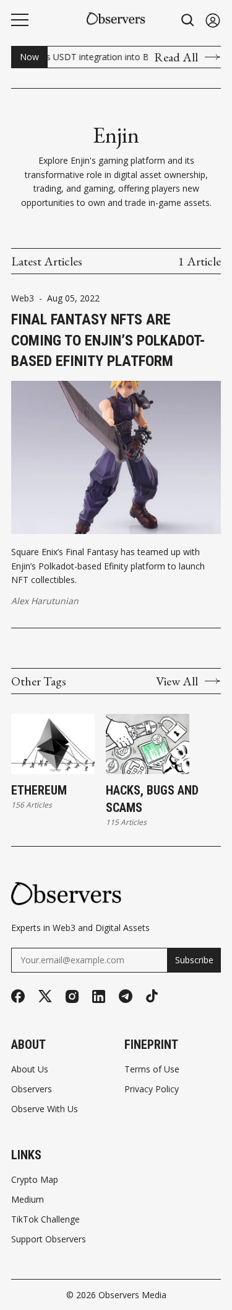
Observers (31, 1089)
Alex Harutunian (45, 601)
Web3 (22, 298)
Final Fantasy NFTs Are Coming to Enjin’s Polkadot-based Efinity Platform (108, 340)
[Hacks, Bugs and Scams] (147, 744)
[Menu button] (19, 20)
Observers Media (132, 1295)
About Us (29, 1069)
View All (177, 681)
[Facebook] (18, 996)
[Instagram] (72, 996)
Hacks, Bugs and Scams (152, 799)
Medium (27, 1199)
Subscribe (194, 960)
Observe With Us (44, 1109)
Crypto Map (34, 1179)
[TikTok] (152, 995)
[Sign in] (213, 20)
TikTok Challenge (45, 1219)
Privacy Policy (151, 1089)
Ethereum (39, 790)
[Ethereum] (53, 744)
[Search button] (188, 20)
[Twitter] (45, 996)
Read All (176, 57)
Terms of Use (151, 1069)
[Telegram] (125, 996)
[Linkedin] (98, 996)
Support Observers (48, 1239)
